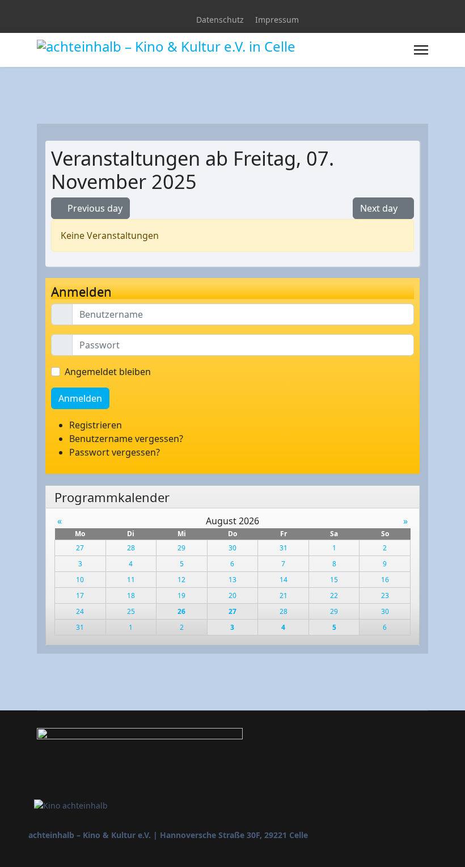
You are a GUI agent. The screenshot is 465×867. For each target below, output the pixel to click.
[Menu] (421, 50)
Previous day (93, 208)
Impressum (277, 19)
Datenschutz (220, 19)
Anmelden (80, 398)
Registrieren (96, 425)
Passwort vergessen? (114, 452)
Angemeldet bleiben (108, 371)
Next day (380, 208)
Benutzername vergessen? (126, 438)
